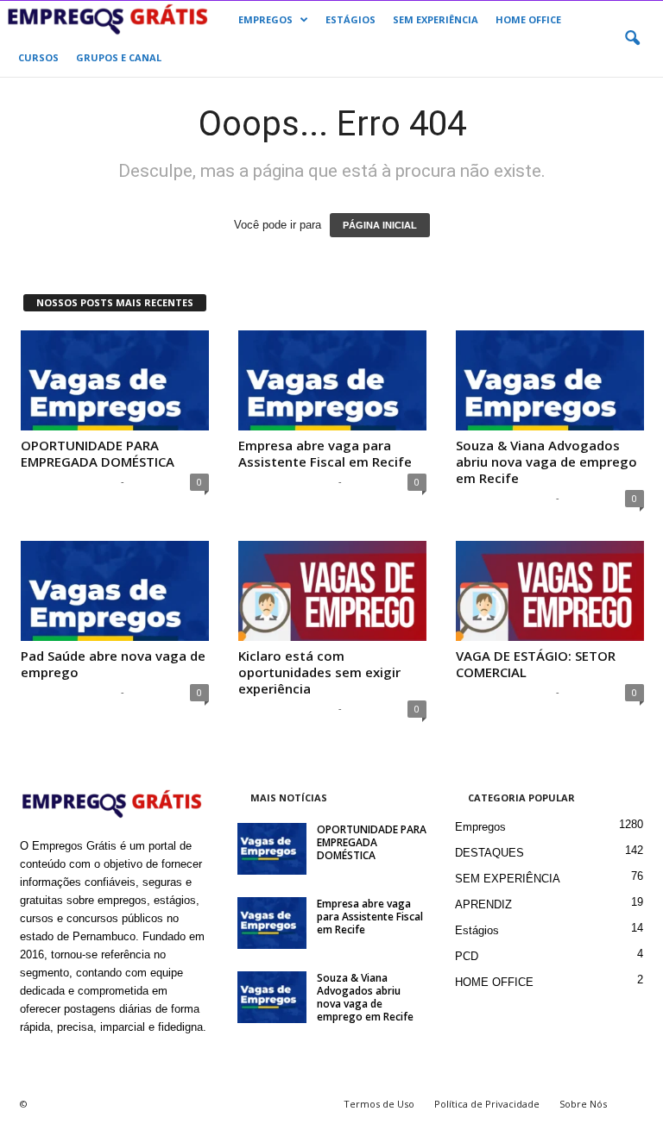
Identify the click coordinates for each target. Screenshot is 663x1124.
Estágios (477, 930)
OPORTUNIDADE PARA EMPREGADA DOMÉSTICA (97, 453)
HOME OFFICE (528, 19)
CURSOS (38, 57)
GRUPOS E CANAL (118, 57)
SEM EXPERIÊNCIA (435, 19)
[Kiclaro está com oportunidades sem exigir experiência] (332, 591)
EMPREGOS (265, 19)
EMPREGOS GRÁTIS (68, 480)
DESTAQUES (489, 852)
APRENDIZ (483, 904)
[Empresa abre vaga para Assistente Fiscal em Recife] (332, 380)
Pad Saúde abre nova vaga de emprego (113, 664)
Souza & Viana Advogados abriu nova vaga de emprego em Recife (546, 461)
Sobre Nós (583, 1103)
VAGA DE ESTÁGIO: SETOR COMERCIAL (536, 664)
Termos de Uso (379, 1103)
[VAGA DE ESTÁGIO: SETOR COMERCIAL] (550, 591)
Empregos (480, 826)
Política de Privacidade (487, 1103)
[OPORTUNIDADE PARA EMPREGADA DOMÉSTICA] (115, 380)
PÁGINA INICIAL (380, 225)
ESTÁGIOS (350, 19)
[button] (632, 39)
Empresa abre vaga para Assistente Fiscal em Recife (325, 453)
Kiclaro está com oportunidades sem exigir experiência (319, 672)
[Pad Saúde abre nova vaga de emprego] (115, 591)
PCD (466, 956)
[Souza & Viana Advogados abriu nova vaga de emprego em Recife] (550, 380)
